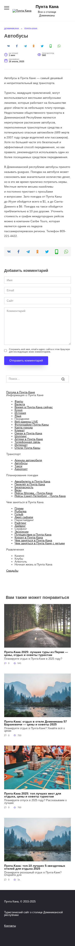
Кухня (18, 410)
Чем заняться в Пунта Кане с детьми (40, 543)
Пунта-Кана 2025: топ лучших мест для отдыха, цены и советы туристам (32, 795)
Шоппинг (21, 436)
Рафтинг (20, 523)
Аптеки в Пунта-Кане (29, 439)
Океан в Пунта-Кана (28, 433)
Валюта (20, 404)
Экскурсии (22, 531)
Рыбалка (20, 511)
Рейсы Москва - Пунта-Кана (33, 493)
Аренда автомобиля (28, 460)
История (20, 413)
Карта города (24, 427)
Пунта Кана (47, 6)
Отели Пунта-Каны (27, 447)
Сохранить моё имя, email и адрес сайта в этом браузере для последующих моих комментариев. (39, 350)
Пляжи (19, 508)
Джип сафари (24, 517)
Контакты (10, 925)
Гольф (19, 514)
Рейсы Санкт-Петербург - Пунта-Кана (40, 496)
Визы (18, 490)
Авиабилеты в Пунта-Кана (32, 481)
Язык (18, 415)
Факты (19, 401)
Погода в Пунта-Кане (20, 392)
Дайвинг (20, 525)
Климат (20, 430)
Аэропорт (21, 469)
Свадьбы (12, 570)
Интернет (21, 445)
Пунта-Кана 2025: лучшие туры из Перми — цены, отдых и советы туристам (36, 653)
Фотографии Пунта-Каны (32, 424)
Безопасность (24, 487)
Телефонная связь (27, 442)
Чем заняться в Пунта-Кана (33, 540)
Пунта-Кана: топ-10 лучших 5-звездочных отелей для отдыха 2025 (34, 867)
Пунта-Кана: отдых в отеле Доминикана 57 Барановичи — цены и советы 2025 (35, 723)
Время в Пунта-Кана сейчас (34, 407)
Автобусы (21, 463)
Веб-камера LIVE (26, 421)
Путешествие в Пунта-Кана (33, 534)
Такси (18, 466)
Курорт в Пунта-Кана (29, 537)
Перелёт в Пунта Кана (30, 484)
